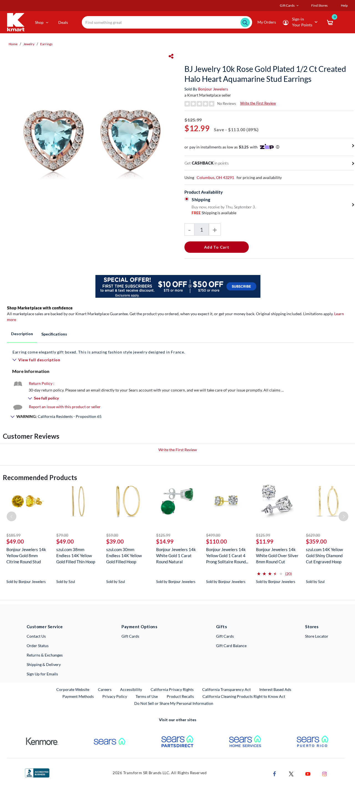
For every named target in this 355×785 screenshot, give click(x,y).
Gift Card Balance (231, 645)
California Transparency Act (226, 689)
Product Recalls (180, 696)
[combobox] (167, 22)
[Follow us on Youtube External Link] (307, 773)
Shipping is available (214, 212)
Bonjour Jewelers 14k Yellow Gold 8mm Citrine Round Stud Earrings (26, 555)
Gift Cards (130, 636)
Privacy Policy (114, 696)
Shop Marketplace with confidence (40, 308)
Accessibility (131, 689)
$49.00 (15, 541)
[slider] (270, 571)
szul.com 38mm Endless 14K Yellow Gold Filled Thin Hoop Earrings (75, 555)
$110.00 (216, 541)
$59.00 (112, 535)
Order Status (38, 645)
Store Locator (316, 636)
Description (22, 333)
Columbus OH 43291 (215, 177)
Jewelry (28, 44)
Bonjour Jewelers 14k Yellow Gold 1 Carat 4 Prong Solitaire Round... (227, 555)
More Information (30, 371)
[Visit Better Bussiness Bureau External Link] (37, 772)
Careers (105, 689)
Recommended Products (40, 477)
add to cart (216, 247)
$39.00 (115, 541)
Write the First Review (258, 103)
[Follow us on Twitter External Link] (291, 773)
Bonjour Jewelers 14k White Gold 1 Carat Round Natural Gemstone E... (176, 555)
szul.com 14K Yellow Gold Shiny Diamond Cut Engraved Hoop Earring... (324, 555)
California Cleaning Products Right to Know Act (243, 696)
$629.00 (313, 535)
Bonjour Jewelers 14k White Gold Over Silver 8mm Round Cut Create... (277, 555)
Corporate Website (73, 689)
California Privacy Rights (172, 689)
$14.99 (165, 541)
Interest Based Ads (275, 689)
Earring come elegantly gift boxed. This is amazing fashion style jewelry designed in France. (98, 352)
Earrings (46, 44)
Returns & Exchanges (45, 655)
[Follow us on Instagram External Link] (324, 773)
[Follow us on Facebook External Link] (274, 773)
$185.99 (13, 535)
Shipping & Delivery (44, 664)
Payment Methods (78, 696)
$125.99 (163, 535)
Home (13, 44)
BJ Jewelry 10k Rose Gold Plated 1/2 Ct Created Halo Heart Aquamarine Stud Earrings (265, 74)
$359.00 (316, 541)
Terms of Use (147, 696)
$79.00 (62, 535)
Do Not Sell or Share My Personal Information (173, 703)
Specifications (54, 334)
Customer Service (45, 626)
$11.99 (264, 541)
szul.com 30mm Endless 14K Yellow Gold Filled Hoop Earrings (124, 555)
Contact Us (36, 636)
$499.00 (213, 535)
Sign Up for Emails (42, 674)
